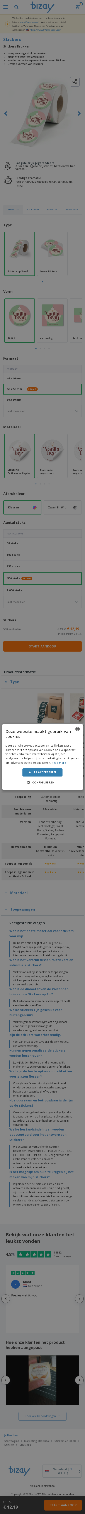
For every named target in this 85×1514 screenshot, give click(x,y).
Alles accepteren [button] (42, 772)
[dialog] (42, 757)
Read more (59, 763)
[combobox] (77, 729)
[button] (42, 782)
